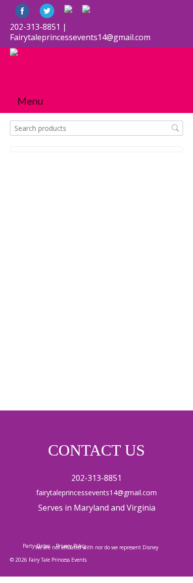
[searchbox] (96, 128)
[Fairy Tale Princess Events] (96, 68)
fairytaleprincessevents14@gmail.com (96, 492)
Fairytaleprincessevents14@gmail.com (80, 37)
